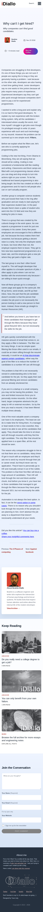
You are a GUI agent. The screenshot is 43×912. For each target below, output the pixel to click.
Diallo (9, 3)
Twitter (5, 891)
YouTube (13, 891)
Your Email (10, 803)
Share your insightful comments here (18, 537)
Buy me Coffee (28, 51)
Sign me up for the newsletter (15, 825)
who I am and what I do (18, 863)
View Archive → (13, 608)
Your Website (7, 815)
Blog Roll (29, 891)
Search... (32, 3)
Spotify (21, 891)
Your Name (10, 793)
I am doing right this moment (20, 868)
